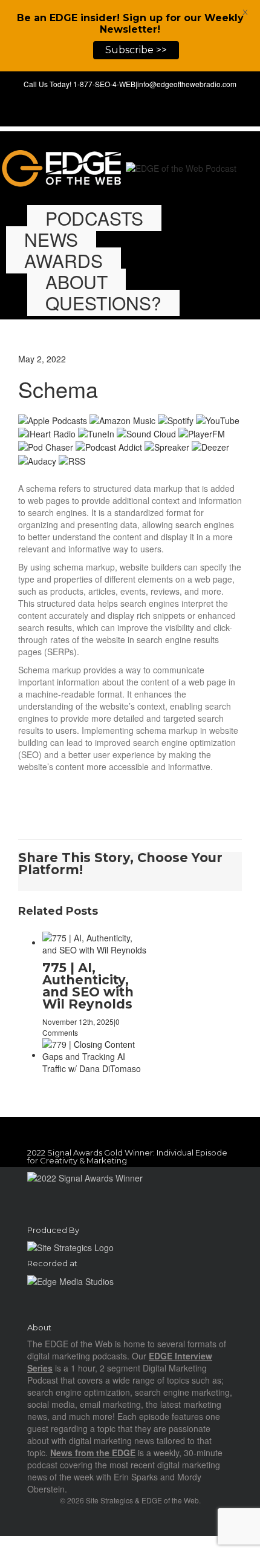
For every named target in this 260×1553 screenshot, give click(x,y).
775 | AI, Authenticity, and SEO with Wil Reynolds (88, 986)
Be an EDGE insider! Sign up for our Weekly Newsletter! (130, 23)
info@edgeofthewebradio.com (186, 84)
